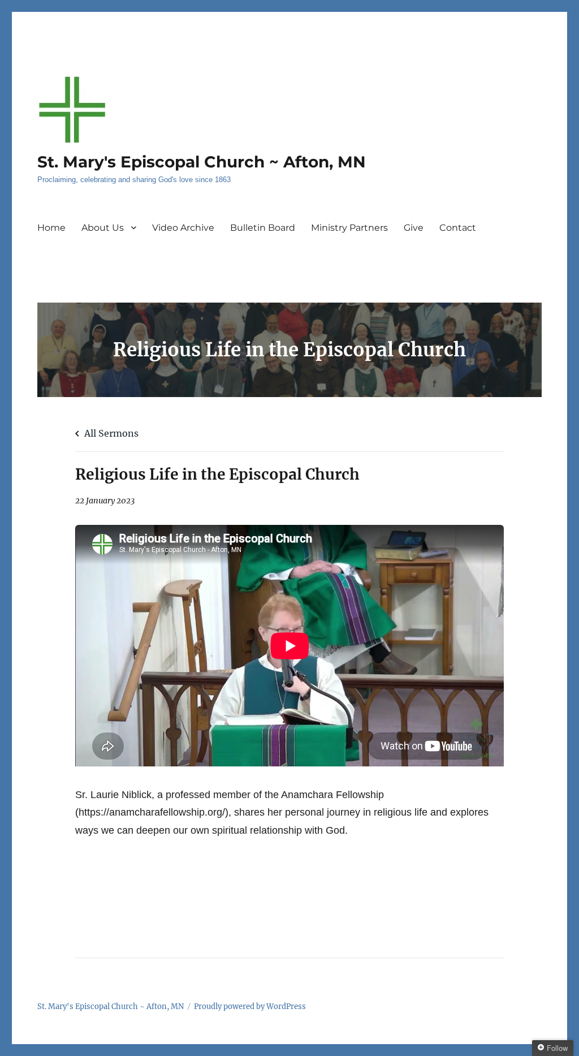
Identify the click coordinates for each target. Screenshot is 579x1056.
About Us (102, 227)
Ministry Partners (349, 227)
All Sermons (110, 433)
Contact (457, 227)
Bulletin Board (262, 227)
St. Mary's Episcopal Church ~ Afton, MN (201, 161)
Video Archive (183, 227)
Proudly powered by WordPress (250, 1006)
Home (51, 227)
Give (414, 227)
